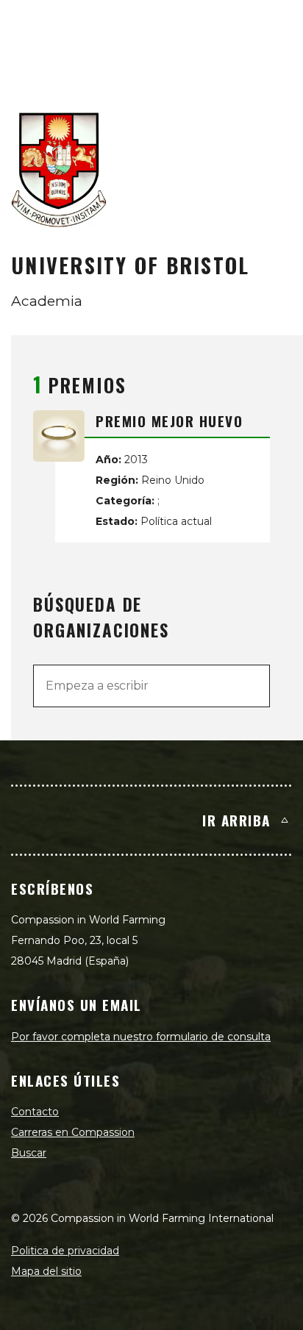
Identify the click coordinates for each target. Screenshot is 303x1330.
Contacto (35, 1111)
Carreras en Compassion (73, 1132)
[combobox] (151, 686)
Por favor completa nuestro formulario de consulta (141, 1036)
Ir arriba (236, 819)
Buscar (28, 1152)
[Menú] (275, 26)
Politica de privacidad (65, 1250)
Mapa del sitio (46, 1271)
